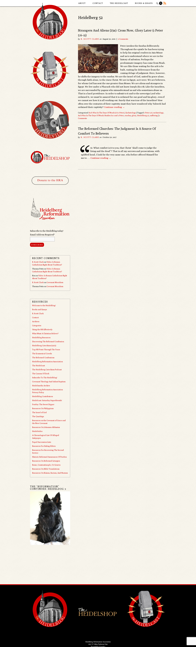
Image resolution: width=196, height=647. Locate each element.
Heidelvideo (37, 431)
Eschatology (130, 113)
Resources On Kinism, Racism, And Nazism (50, 473)
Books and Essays (39, 309)
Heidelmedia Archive (41, 386)
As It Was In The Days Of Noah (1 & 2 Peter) (107, 113)
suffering (154, 115)
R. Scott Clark (90, 39)
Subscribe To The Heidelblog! (44, 378)
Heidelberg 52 (143, 115)
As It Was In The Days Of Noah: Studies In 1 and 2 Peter (101, 115)
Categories (36, 325)
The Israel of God (39, 412)
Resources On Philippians (43, 408)
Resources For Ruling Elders (44, 446)
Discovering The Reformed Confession (48, 341)
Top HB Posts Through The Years (46, 349)
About (82, 3)
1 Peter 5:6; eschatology (153, 113)
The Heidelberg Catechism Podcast (47, 369)
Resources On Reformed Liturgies (46, 461)
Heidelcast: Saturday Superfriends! (47, 400)
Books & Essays (144, 3)
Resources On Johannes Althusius (46, 427)
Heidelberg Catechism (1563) (44, 345)
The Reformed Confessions (43, 357)
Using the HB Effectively (42, 329)
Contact (98, 3)
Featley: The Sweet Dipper (43, 404)
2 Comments (123, 39)
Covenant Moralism (55, 282)
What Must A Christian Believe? (45, 333)
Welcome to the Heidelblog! (44, 305)
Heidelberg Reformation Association (47, 361)
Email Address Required (42, 234)
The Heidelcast (119, 3)
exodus (128, 115)
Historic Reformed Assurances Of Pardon (49, 457)
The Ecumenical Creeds (42, 353)
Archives (35, 321)
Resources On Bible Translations (45, 469)
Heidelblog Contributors (42, 396)
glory (134, 115)
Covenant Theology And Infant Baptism (48, 382)
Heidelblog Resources (41, 337)
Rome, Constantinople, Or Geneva (46, 465)
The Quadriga (38, 416)
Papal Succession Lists (41, 442)
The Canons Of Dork (40, 373)
